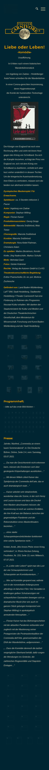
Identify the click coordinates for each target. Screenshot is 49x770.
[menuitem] (35, 9)
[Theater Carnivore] (20, 9)
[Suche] (35, 9)
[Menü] (41, 9)
